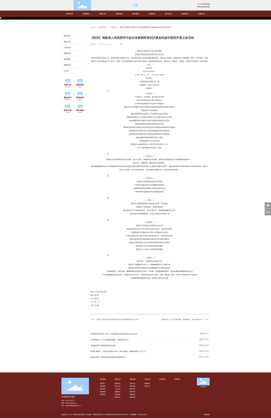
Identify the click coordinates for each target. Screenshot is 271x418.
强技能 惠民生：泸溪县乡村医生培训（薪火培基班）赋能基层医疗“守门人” (118, 351)
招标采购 (67, 59)
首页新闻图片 (102, 27)
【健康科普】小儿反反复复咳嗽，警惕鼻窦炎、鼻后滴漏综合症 (181, 319)
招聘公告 (67, 65)
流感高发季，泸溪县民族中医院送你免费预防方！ (108, 357)
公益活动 (67, 47)
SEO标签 (89, 414)
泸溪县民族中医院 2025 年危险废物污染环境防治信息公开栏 (113, 334)
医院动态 (67, 36)
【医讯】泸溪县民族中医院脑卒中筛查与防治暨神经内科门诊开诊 (117, 319)
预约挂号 (67, 97)
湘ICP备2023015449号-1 (121, 414)
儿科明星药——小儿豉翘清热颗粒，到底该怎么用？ (109, 340)
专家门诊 (67, 85)
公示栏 (66, 71)
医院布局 (67, 110)
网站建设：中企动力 (137, 414)
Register (67, 99)
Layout (68, 112)
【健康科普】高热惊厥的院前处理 (103, 345)
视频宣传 (67, 53)
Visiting (80, 87)
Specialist (68, 87)
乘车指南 (80, 110)
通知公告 (67, 42)
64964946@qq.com (71, 403)
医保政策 (80, 97)
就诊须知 (80, 85)
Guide (80, 112)
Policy (80, 99)
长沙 (145, 414)
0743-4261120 (69, 400)
